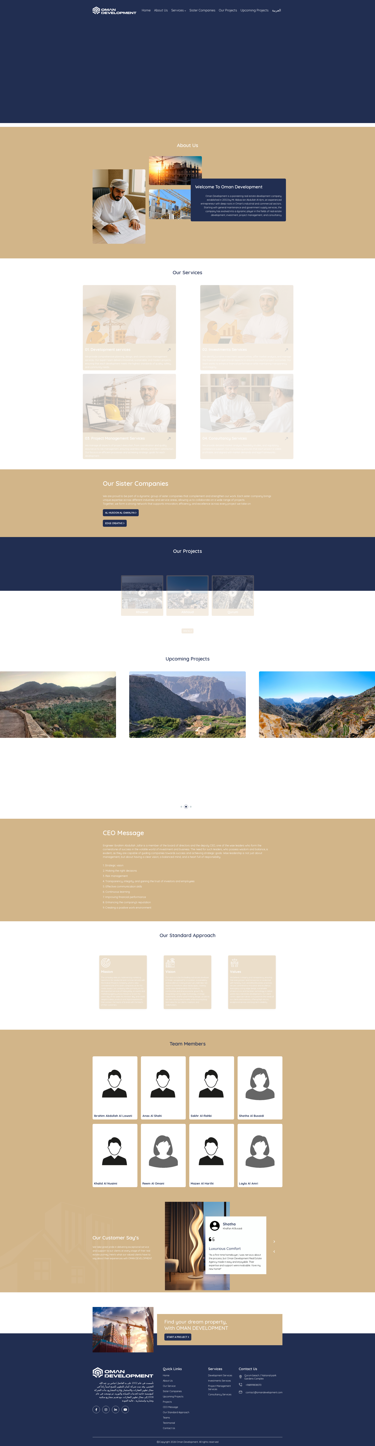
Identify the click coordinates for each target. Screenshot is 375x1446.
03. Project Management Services (125, 438)
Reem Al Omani (153, 1183)
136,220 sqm (236, 772)
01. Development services (117, 349)
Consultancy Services (219, 1394)
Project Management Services (219, 1387)
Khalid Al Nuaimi (105, 1183)
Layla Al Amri (248, 1183)
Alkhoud (103, 619)
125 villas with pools (240, 777)
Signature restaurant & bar (244, 782)
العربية (276, 10)
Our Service (169, 1385)
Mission (102, 968)
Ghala (233, 619)
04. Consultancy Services (213, 438)
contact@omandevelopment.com (264, 1392)
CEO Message (170, 1407)
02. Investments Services (213, 349)
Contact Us (102, 86)
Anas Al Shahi (152, 1116)
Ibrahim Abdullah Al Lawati (113, 1116)
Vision (165, 968)
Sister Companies (202, 10)
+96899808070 (253, 1384)
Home (146, 10)
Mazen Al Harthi (202, 1183)
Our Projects (228, 10)
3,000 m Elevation (286, 772)
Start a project (177, 1337)
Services (178, 10)
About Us (161, 10)
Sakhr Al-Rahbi (201, 1116)
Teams (166, 1417)
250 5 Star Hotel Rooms (290, 777)
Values (231, 968)
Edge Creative (114, 523)
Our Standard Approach (176, 1412)
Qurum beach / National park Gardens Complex (260, 1377)
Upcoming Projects (255, 10)
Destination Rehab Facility (291, 782)
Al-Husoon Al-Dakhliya (120, 512)
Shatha (229, 1224)
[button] (181, 807)
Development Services (220, 1375)
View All (187, 630)
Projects (167, 1401)
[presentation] (274, 1241)
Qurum (168, 619)
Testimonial (169, 1422)
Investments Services (219, 1380)
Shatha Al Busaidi (251, 1116)
